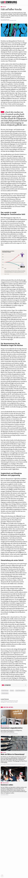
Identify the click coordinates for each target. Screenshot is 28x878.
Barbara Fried (5, 733)
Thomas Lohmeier (6, 764)
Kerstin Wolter (5, 794)
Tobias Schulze (22, 764)
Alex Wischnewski (14, 733)
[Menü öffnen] (26, 2)
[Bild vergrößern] (14, 30)
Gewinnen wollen (7, 785)
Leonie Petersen (6, 19)
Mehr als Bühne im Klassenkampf (12, 754)
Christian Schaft (13, 764)
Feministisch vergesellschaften (12, 728)
